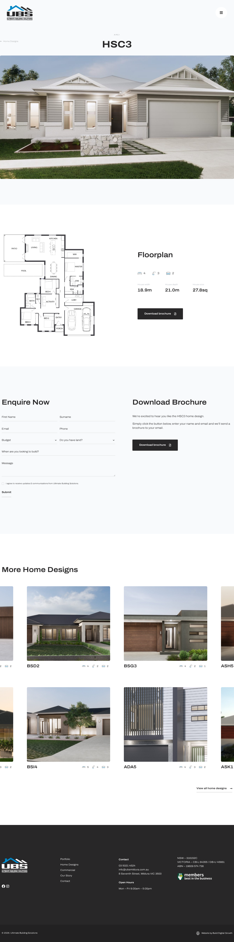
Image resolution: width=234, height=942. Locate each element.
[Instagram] (7, 886)
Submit (6, 492)
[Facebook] (3, 886)
